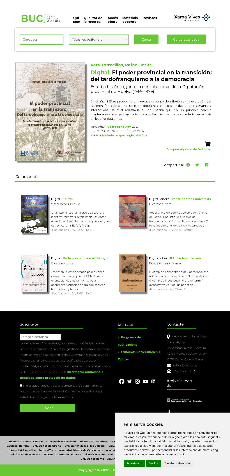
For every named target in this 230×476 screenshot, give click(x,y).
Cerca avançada (186, 39)
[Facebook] (188, 165)
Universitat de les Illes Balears (85, 445)
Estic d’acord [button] (134, 463)
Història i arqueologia (118, 135)
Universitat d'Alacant (62, 441)
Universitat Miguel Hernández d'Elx (31, 450)
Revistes (150, 18)
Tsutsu (68, 199)
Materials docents (130, 20)
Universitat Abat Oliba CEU (27, 441)
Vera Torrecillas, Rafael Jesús (121, 65)
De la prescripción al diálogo (85, 258)
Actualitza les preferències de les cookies (34, 2)
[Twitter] (197, 165)
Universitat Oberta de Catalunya (79, 450)
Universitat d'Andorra (94, 441)
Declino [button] (153, 463)
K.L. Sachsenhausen (185, 258)
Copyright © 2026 (93, 470)
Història (141, 135)
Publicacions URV (118, 126)
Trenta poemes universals (190, 199)
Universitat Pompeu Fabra (61, 454)
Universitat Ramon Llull (98, 454)
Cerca (146, 39)
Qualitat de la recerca (93, 20)
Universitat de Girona (47, 445)
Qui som (76, 20)
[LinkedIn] (206, 165)
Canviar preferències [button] (177, 463)
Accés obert (113, 20)
